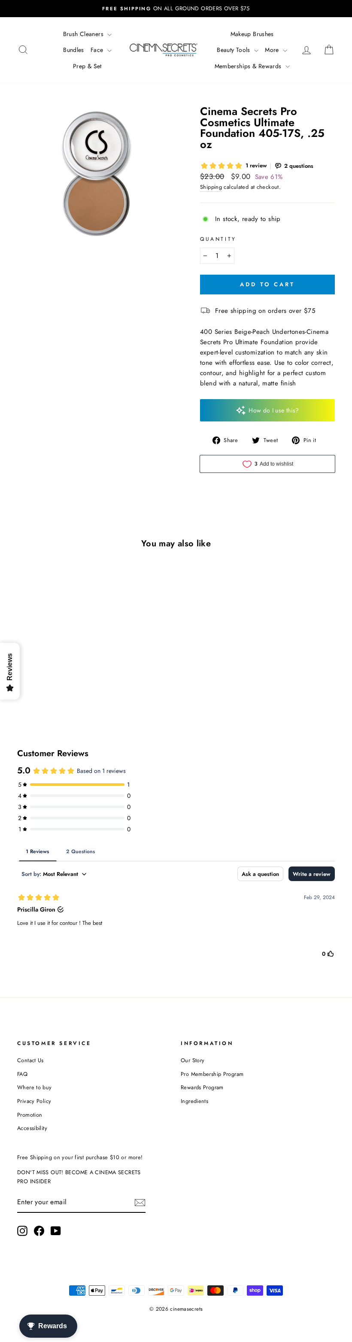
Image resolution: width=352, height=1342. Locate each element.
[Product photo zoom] (94, 183)
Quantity (218, 239)
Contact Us (30, 1060)
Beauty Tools (234, 49)
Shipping (211, 187)
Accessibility (32, 1128)
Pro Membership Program (212, 1074)
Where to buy (34, 1087)
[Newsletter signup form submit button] (140, 1202)
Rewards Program (202, 1087)
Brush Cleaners (84, 34)
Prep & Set (87, 66)
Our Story (192, 1060)
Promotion (29, 1115)
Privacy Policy (34, 1101)
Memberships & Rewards (249, 66)
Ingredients (194, 1101)
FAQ (22, 1074)
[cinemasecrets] (163, 50)
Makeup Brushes (252, 34)
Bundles (73, 49)
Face (98, 49)
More (273, 49)
